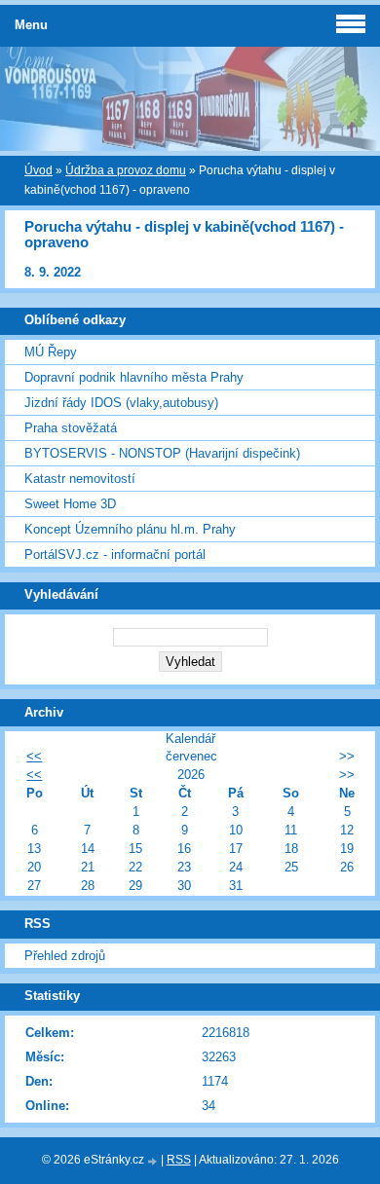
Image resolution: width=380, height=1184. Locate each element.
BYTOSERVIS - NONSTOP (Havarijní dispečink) (162, 453)
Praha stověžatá (70, 428)
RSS (179, 1160)
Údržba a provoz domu (125, 170)
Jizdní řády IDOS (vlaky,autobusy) (121, 402)
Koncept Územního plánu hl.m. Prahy (130, 529)
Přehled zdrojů (64, 955)
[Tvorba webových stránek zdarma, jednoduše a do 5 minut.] (154, 1161)
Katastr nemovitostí (79, 478)
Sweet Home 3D (70, 504)
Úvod (38, 170)
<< (34, 756)
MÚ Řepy (50, 352)
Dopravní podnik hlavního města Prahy (134, 377)
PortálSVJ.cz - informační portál (115, 554)
